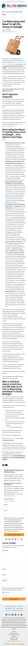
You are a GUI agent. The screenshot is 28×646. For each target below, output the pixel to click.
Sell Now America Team (10, 32)
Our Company (19, 608)
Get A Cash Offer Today (10, 606)
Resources (8, 610)
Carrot (23, 644)
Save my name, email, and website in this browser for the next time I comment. (13, 589)
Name (4, 569)
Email (6, 510)
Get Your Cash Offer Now (18, 1)
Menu (4, 15)
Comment (5, 550)
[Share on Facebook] (3, 465)
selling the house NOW (18, 282)
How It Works (7, 1)
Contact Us (20, 606)
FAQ (14, 608)
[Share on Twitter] (6, 465)
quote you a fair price (10, 438)
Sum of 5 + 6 (5, 593)
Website (4, 580)
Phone (6, 505)
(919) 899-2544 (17, 12)
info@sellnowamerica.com (14, 641)
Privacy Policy (15, 610)
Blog (21, 610)
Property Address (9, 499)
